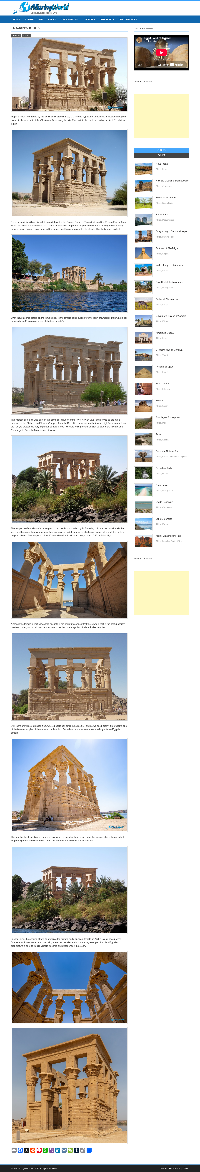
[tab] (161, 150)
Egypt (26, 35)
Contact (163, 1168)
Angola (165, 254)
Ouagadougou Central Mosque (171, 231)
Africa (52, 19)
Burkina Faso (168, 237)
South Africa (176, 541)
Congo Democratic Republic (175, 456)
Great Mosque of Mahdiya (169, 350)
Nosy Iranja (162, 485)
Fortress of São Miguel (167, 248)
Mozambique (168, 220)
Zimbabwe (167, 186)
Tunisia (165, 355)
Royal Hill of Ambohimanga (169, 282)
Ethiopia (166, 389)
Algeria (165, 440)
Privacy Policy (175, 1168)
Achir (158, 434)
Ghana (165, 473)
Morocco (166, 338)
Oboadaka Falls (164, 468)
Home (16, 19)
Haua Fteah (162, 164)
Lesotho (166, 541)
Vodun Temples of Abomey (169, 265)
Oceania (90, 19)
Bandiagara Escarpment (168, 417)
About (186, 1168)
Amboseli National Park (168, 299)
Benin (165, 270)
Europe (29, 19)
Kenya (165, 304)
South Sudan (168, 203)
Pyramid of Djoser (165, 366)
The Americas (69, 19)
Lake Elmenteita (164, 519)
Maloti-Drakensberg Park (168, 536)
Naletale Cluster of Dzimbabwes (172, 180)
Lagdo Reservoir (164, 502)
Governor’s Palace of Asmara (171, 316)
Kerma (159, 400)
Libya (164, 169)
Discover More (128, 19)
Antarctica (107, 19)
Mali (164, 423)
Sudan (165, 406)
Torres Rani (162, 214)
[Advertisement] (161, 116)
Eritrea (165, 321)
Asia (40, 19)
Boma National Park (166, 197)
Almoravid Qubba (165, 333)
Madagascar (167, 287)
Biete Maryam (163, 383)
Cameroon (167, 507)
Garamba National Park (168, 451)
